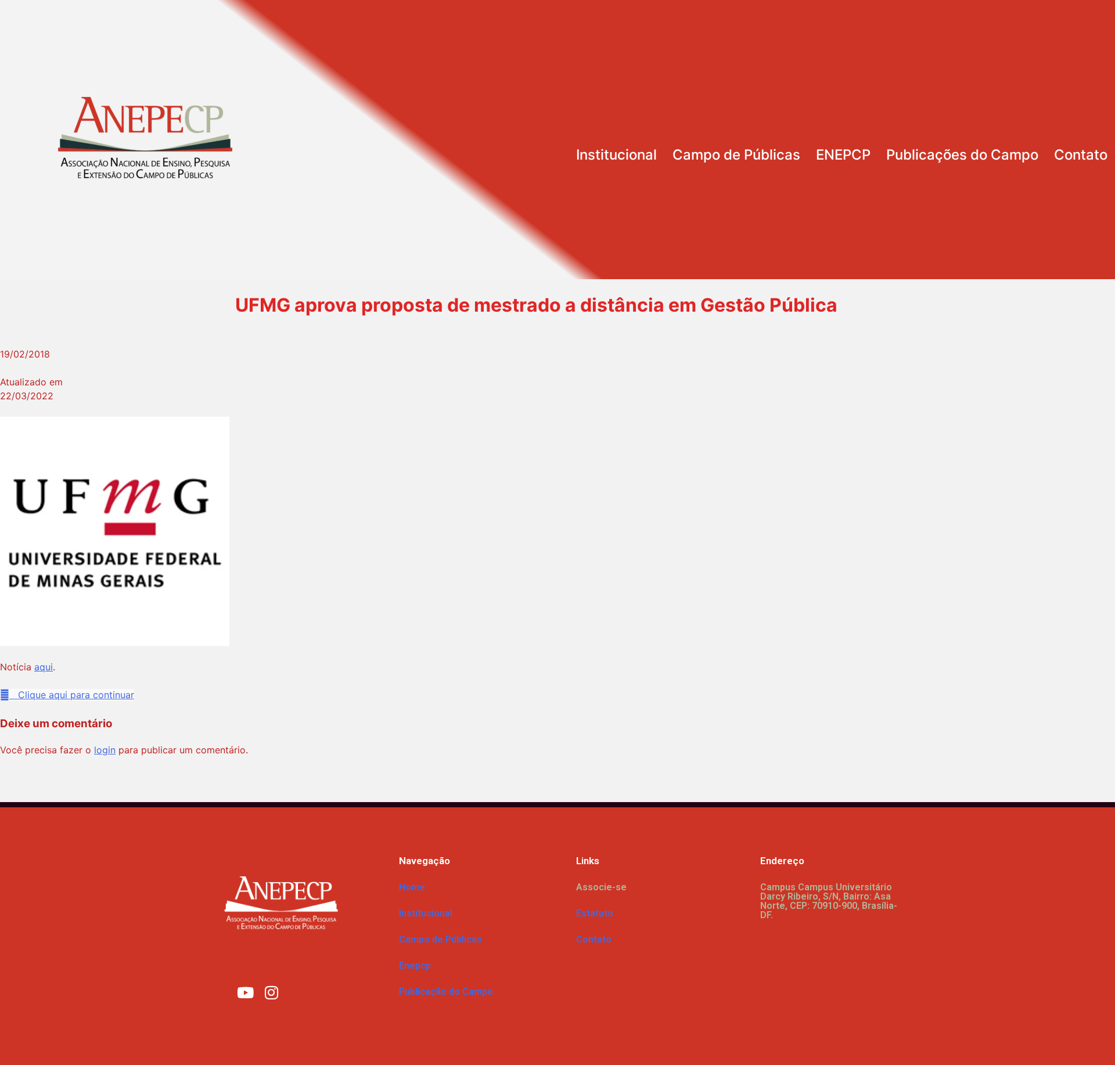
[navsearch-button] (1091, 100)
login (105, 750)
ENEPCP (843, 154)
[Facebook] (298, 992)
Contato (1080, 154)
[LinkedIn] (324, 992)
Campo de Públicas (736, 154)
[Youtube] (245, 992)
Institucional (616, 154)
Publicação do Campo (446, 991)
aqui (43, 667)
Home (412, 887)
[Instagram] (271, 992)
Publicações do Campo (962, 154)
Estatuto (594, 913)
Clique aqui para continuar (71, 695)
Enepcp (415, 965)
